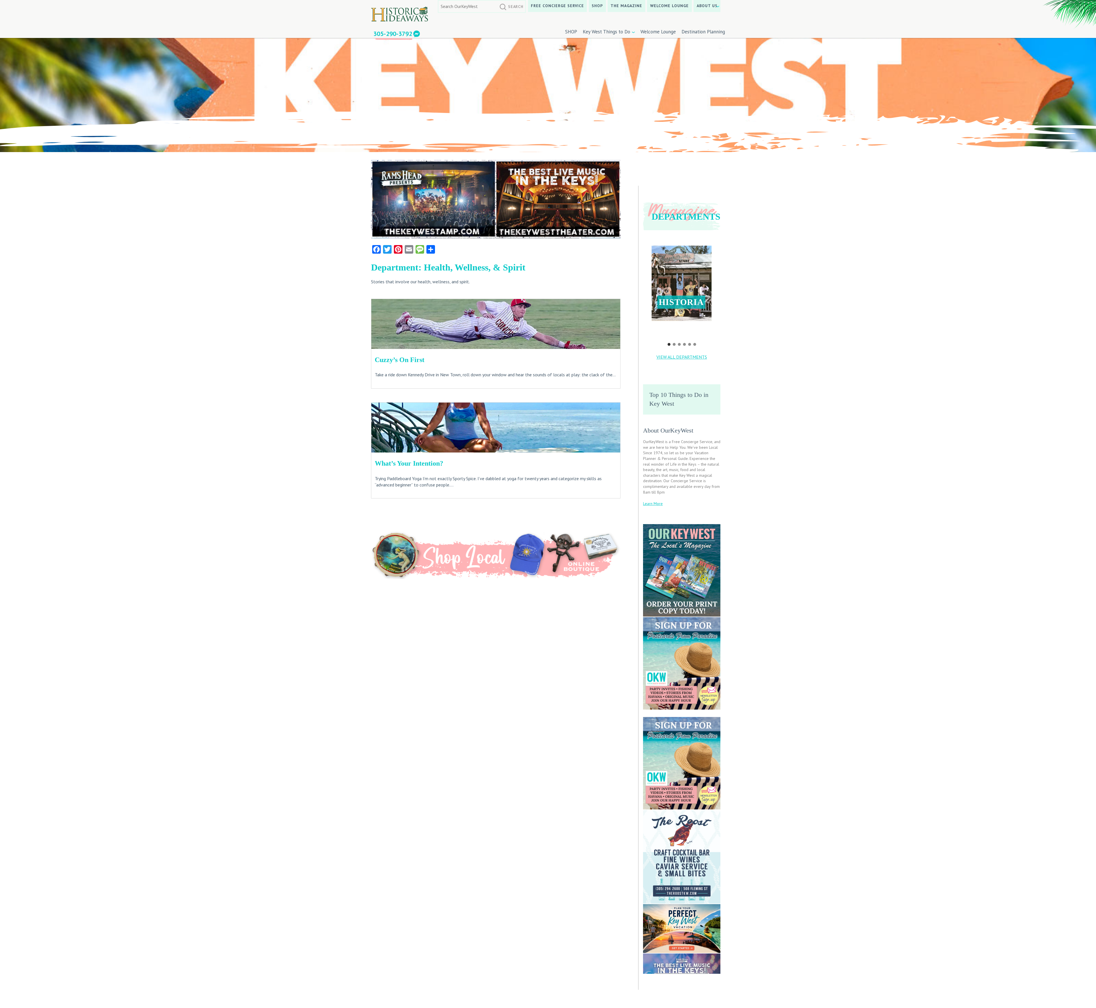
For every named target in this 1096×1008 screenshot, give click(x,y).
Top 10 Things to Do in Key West (678, 399)
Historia (681, 302)
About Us (707, 5)
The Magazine (626, 5)
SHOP (597, 5)
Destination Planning (703, 32)
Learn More (653, 503)
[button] (682, 283)
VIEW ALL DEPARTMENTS (681, 357)
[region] (681, 292)
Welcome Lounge (669, 5)
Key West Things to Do (606, 32)
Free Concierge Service (557, 5)
